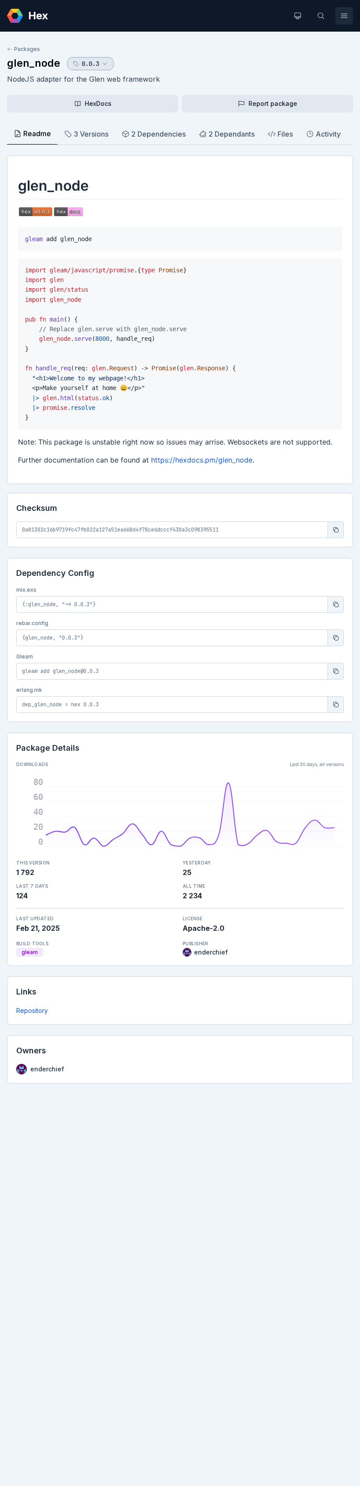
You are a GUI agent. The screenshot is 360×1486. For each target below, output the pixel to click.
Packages (27, 49)
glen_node (33, 63)
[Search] (321, 16)
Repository (32, 1010)
